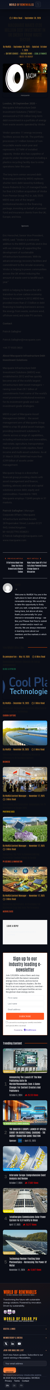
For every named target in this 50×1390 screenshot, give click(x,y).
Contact (25, 1381)
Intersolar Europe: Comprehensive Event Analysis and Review (27, 1176)
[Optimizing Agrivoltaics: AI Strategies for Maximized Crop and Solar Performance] (25, 879)
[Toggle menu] (38, 4)
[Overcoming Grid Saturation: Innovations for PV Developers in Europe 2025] (25, 779)
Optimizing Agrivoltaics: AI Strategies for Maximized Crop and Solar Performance (21, 905)
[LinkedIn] (12, 1343)
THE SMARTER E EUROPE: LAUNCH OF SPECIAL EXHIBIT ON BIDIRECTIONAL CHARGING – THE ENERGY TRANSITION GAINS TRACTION (27, 1132)
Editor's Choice (12, 53)
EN (7, 1385)
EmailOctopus (31, 1030)
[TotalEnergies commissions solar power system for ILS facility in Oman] (25, 1200)
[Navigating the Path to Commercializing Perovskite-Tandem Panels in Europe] (25, 829)
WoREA (8, 46)
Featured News (26, 53)
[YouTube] (19, 1343)
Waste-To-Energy (26, 56)
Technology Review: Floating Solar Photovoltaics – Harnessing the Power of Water (28, 1262)
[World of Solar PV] (20, 1320)
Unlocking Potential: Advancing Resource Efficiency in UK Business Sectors (21, 756)
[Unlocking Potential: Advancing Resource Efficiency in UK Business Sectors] (25, 733)
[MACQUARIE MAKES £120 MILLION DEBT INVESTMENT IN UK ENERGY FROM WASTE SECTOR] (25, 78)
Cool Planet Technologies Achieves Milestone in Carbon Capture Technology (24, 709)
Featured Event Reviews (11, 1169)
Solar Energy (8, 1211)
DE (14, 1385)
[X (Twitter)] (6, 1343)
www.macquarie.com (14, 540)
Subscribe (10, 1372)
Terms (17, 1381)
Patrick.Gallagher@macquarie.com (22, 339)
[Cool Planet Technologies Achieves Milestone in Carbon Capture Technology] (25, 686)
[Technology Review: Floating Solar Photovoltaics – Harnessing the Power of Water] (25, 1242)
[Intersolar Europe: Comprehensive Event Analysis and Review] (25, 1158)
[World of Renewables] (9, 1312)
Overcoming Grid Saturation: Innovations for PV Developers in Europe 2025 (24, 805)
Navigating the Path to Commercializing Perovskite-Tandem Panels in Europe (21, 855)
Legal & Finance (40, 53)
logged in (22, 932)
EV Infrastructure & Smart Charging (16, 1123)
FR (21, 1385)
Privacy (8, 1381)
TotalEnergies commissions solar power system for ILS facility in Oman (27, 1218)
